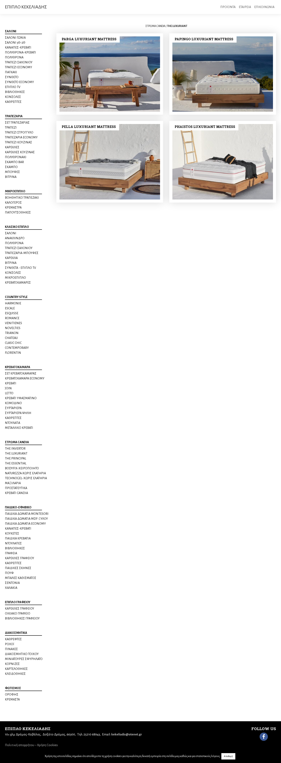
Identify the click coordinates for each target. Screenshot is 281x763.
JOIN (8, 388)
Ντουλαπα (12, 422)
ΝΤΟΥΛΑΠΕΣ (13, 543)
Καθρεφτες (13, 639)
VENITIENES (13, 323)
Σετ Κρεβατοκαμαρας (20, 373)
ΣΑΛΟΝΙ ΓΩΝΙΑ (15, 37)
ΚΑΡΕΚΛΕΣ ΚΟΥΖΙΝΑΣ (20, 152)
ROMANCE (12, 318)
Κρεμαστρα (13, 207)
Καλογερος (13, 202)
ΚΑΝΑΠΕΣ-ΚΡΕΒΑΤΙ (18, 47)
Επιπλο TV (12, 87)
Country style (16, 297)
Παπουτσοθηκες (18, 212)
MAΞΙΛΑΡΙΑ (13, 483)
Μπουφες (12, 172)
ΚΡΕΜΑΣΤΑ (12, 699)
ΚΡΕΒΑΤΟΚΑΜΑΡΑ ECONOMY (24, 378)
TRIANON (12, 333)
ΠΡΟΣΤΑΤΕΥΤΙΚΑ (16, 488)
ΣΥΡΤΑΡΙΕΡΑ (13, 408)
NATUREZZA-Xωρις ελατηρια (25, 473)
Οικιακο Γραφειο (17, 613)
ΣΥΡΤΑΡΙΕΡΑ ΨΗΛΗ (18, 413)
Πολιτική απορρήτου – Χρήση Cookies (31, 745)
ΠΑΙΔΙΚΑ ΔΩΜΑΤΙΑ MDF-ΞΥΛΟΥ (26, 518)
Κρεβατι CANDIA (16, 493)
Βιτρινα (10, 177)
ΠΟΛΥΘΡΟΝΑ (14, 243)
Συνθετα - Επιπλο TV (20, 267)
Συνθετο (12, 77)
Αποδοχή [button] (228, 756)
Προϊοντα (228, 7)
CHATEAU (11, 338)
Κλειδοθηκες (15, 673)
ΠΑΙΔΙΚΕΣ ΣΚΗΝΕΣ (18, 568)
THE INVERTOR (15, 448)
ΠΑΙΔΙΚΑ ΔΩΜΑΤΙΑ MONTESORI (27, 513)
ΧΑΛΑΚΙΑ (11, 587)
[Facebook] (264, 737)
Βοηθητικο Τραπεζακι (22, 197)
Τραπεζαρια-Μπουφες (21, 253)
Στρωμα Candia (17, 442)
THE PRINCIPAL (15, 458)
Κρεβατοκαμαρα (17, 367)
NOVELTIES (12, 328)
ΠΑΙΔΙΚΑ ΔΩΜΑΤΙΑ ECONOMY (25, 523)
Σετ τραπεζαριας (17, 122)
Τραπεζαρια (14, 116)
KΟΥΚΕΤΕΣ (12, 533)
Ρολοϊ (9, 644)
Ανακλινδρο (14, 238)
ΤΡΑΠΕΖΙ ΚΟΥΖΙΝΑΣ (18, 142)
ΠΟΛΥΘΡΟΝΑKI (15, 157)
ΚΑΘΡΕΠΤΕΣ (13, 101)
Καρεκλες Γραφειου (19, 608)
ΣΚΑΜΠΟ (11, 167)
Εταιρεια (245, 7)
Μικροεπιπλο (15, 191)
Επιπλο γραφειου (17, 602)
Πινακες (11, 649)
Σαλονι (10, 31)
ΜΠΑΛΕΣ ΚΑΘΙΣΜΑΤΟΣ (20, 578)
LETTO (9, 393)
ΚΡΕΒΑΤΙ (10, 383)
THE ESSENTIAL (15, 463)
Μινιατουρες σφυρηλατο (24, 659)
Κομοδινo (13, 403)
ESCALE (10, 308)
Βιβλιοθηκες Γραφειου (22, 618)
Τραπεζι (11, 127)
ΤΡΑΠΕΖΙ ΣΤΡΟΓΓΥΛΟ (19, 132)
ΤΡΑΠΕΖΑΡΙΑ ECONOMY (21, 137)
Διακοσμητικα (16, 632)
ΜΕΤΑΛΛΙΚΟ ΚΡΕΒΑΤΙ (19, 427)
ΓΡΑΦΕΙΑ (11, 553)
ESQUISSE (11, 313)
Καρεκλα (11, 258)
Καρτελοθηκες (16, 668)
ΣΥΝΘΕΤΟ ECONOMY (19, 82)
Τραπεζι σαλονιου (19, 62)
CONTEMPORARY (17, 347)
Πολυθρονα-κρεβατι (20, 52)
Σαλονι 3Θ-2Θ (15, 42)
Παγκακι (11, 72)
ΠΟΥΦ (9, 573)
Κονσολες (13, 97)
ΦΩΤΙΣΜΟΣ (13, 688)
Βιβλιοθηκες (15, 92)
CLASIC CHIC (13, 342)
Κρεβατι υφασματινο (21, 398)
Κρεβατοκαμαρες (18, 282)
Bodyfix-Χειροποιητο (22, 468)
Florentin (13, 352)
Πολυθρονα (14, 57)
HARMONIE (13, 303)
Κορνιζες (12, 664)
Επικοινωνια (264, 7)
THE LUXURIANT (16, 453)
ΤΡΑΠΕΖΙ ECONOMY (18, 67)
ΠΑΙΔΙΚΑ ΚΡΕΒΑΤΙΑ (18, 538)
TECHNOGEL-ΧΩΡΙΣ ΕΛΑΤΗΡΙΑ (26, 478)
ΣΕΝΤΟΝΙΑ (12, 582)
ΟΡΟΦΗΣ (11, 694)
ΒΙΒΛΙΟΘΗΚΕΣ (15, 548)
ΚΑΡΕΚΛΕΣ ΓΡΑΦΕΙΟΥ (19, 558)
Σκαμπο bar (14, 162)
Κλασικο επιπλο (17, 226)
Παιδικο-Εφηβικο (18, 507)
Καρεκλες (12, 147)
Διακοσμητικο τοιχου (22, 654)
